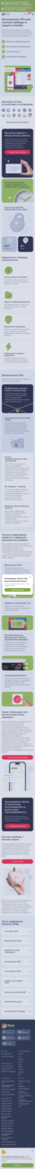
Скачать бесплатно (17, 590)
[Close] (30, 577)
